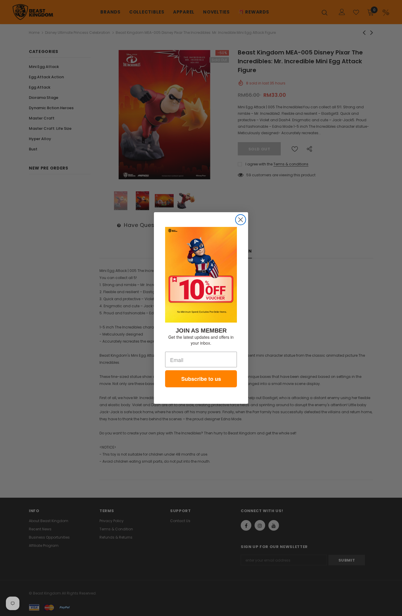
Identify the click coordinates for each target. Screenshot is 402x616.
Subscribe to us (201, 379)
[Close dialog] (240, 220)
